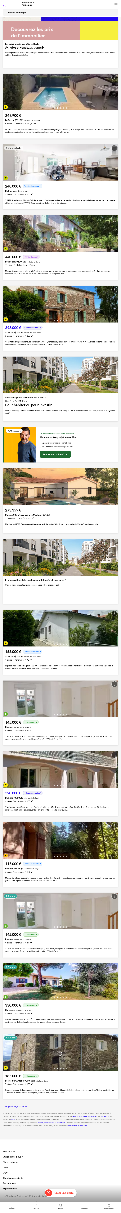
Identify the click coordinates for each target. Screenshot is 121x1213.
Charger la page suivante (15, 1106)
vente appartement (90, 1116)
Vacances (84, 1209)
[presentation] (6, 93)
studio (57, 1122)
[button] (54, 106)
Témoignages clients (13, 1178)
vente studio (105, 1116)
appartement (49, 1122)
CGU (5, 1167)
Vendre (36, 1209)
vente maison (77, 1116)
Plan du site (9, 1151)
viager (13, 1119)
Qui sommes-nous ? (13, 1156)
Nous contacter (10, 1162)
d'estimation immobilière (77, 1126)
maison (40, 1122)
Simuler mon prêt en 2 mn (55, 454)
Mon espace (109, 1209)
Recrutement (9, 1183)
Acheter (12, 1209)
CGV (5, 1172)
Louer (60, 1209)
